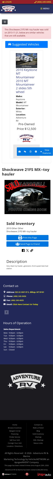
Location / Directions (15, 446)
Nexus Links (38, 443)
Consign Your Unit (15, 443)
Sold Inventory (38, 434)
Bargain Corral (14, 431)
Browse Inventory (15, 428)
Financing (14, 434)
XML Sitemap (38, 440)
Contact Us (38, 425)
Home (14, 425)
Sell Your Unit (15, 440)
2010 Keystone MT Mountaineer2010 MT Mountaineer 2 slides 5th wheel (26, 81)
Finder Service (14, 437)
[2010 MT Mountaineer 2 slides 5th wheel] (26, 59)
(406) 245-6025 (17, 300)
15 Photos (26, 66)
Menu (46, 8)
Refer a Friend (38, 428)
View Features (47, 151)
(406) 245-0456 (44, 2)
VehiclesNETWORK (37, 459)
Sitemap (38, 437)
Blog (38, 431)
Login (8, 2)
